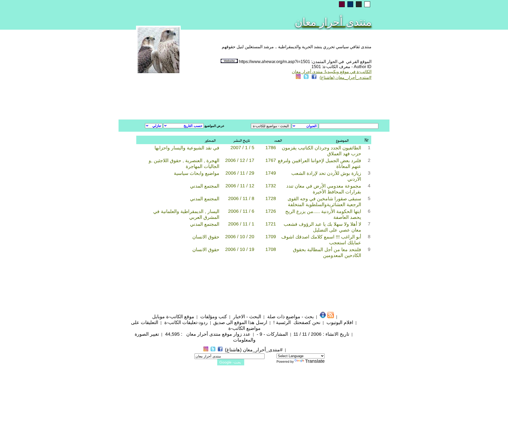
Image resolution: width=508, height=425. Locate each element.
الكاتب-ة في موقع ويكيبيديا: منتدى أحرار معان (331, 71)
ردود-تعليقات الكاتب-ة (185, 322)
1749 (270, 173)
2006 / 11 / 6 (241, 211)
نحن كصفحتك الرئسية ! (296, 322)
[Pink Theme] (342, 4)
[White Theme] (367, 4)
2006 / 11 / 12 (239, 185)
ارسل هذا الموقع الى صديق (240, 322)
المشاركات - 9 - (271, 334)
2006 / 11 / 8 (241, 198)
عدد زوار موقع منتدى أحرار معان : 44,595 (207, 334)
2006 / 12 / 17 (239, 160)
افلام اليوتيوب (339, 322)
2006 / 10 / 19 (239, 249)
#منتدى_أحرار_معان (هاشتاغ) (345, 77)
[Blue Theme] (350, 4)
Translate (315, 361)
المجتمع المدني (204, 186)
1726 (270, 211)
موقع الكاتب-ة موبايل (173, 316)
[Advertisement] (189, 100)
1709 (270, 236)
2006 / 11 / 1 (241, 224)
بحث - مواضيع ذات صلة (290, 316)
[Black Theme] (359, 4)
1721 (270, 224)
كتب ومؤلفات (213, 316)
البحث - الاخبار (246, 316)
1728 (270, 198)
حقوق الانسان (205, 237)
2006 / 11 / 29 (239, 173)
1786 (270, 147)
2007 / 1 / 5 (242, 147)
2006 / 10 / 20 (239, 236)
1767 (270, 160)
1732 (270, 185)
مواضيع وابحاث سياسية (196, 173)
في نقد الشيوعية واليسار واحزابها (187, 147)
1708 (270, 249)
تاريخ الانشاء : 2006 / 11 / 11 (321, 334)
